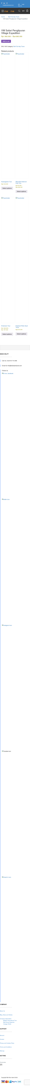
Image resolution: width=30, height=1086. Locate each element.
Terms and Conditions (6, 1047)
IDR (19, 4)
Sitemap (2, 1051)
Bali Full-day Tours (13, 17)
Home (3, 17)
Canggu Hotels (7, 1024)
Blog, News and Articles (6, 1015)
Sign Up (20, 5)
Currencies (3, 1062)
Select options (7, 188)
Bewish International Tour (10, 1020)
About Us (2, 1011)
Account (2, 1035)
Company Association (5, 1019)
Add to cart (6, 41)
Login (23, 4)
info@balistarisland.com (8, 5)
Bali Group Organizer (8, 1022)
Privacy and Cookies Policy (7, 1043)
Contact (2, 1039)
